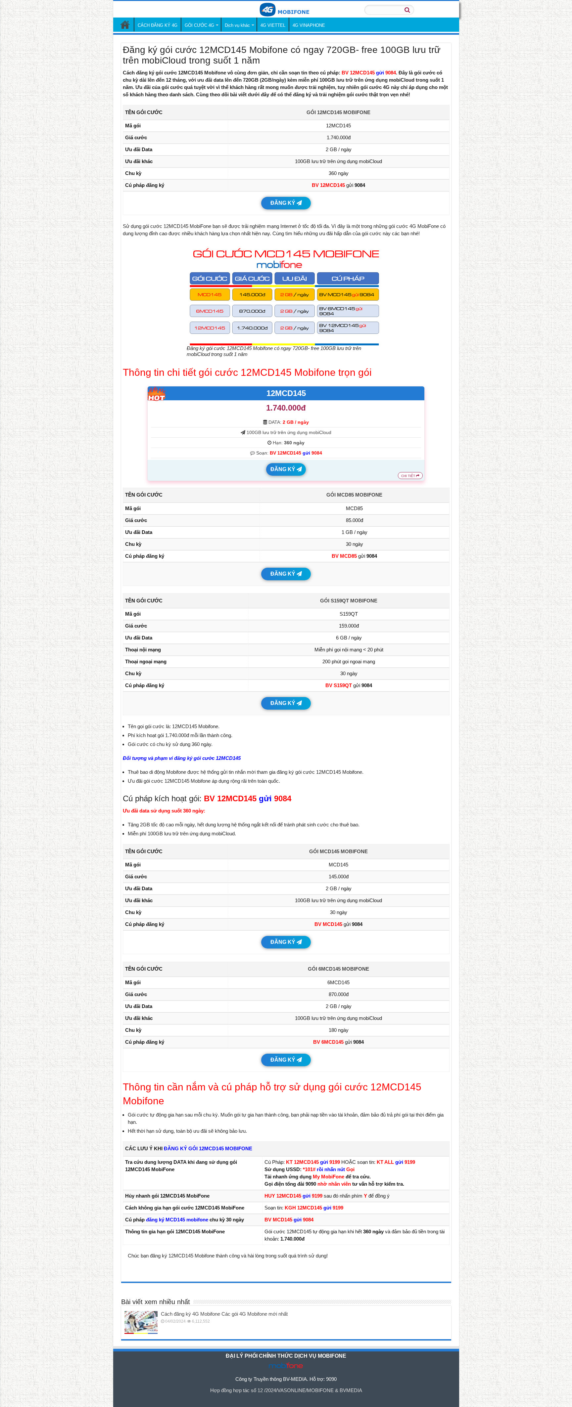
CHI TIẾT (408, 476)
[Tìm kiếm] (407, 10)
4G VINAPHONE (309, 25)
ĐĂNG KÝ (283, 203)
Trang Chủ (125, 24)
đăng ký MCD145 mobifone (177, 1219)
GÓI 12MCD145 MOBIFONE (338, 112)
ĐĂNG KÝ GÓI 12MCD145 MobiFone (208, 1148)
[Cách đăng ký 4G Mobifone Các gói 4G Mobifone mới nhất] (141, 1322)
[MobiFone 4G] (286, 9)
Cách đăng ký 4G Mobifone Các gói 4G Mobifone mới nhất (224, 1314)
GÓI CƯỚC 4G (199, 25)
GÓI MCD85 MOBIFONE (354, 495)
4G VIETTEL (273, 25)
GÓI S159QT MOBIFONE (348, 600)
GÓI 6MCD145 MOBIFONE (338, 969)
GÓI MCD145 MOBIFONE (338, 851)
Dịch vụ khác (237, 25)
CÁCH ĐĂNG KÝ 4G (157, 25)
